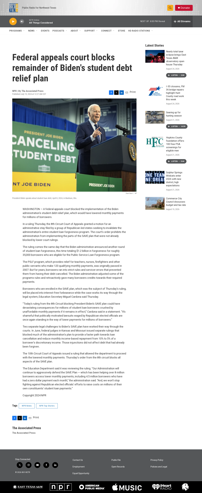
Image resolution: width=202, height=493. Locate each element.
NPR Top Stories (47, 406)
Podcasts (58, 31)
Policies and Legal (159, 467)
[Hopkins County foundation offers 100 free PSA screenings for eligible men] (155, 142)
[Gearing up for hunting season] (155, 117)
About (74, 31)
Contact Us (78, 460)
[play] (13, 21)
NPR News (27, 406)
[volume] (21, 21)
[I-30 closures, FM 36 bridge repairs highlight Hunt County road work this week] (155, 91)
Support (89, 31)
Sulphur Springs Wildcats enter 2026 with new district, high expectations (174, 179)
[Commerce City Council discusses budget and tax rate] (155, 203)
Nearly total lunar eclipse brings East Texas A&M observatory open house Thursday (176, 58)
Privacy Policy (157, 460)
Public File (116, 460)
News (31, 31)
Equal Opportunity (81, 473)
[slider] (26, 21)
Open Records (118, 467)
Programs (15, 31)
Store (121, 31)
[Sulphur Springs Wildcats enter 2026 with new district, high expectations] (155, 177)
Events (45, 31)
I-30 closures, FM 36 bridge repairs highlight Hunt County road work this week (175, 93)
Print (133, 92)
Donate (185, 7)
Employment (79, 467)
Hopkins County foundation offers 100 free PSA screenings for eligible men (175, 144)
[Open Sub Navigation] (24, 31)
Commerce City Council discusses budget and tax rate (176, 201)
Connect (106, 31)
